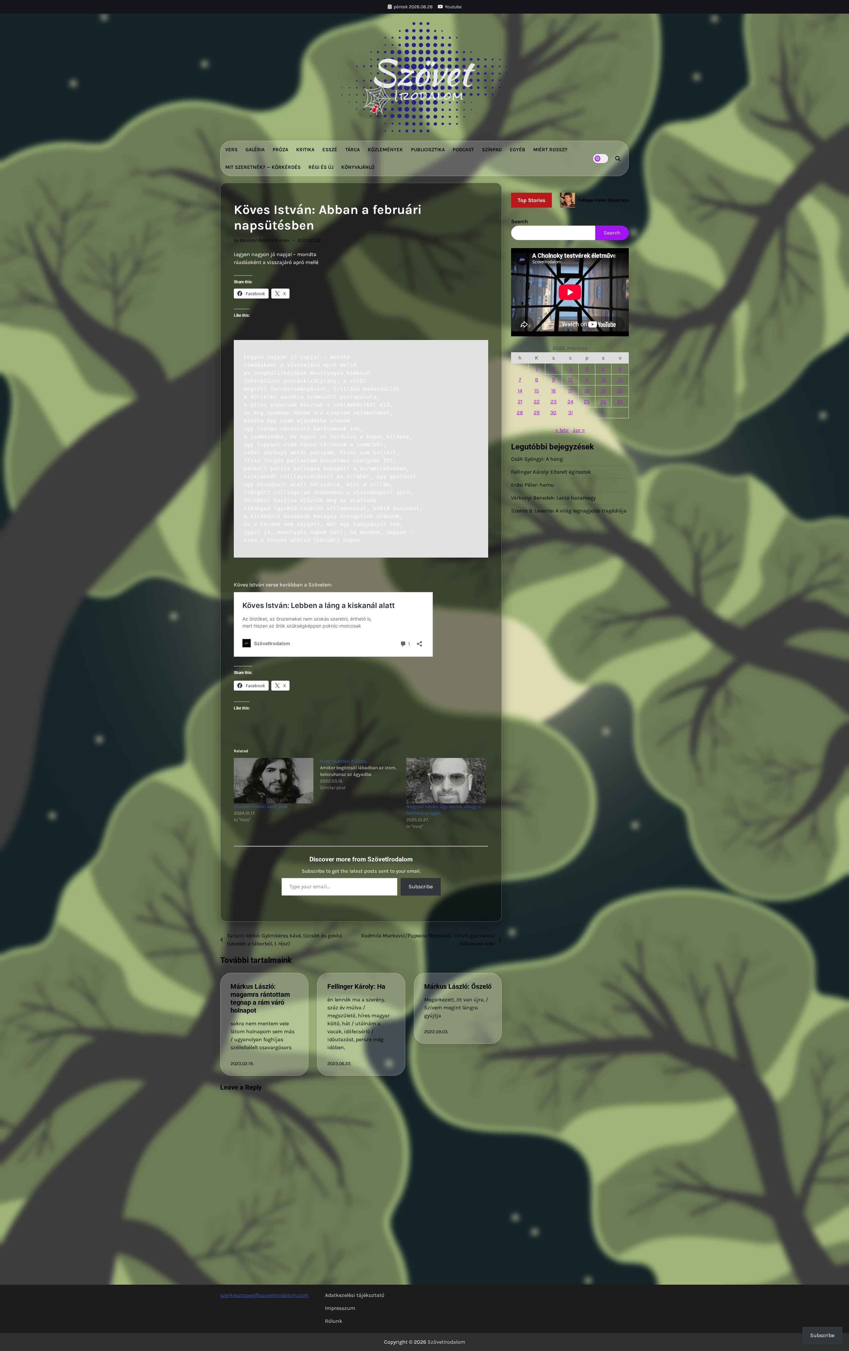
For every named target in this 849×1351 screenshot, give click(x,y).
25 (587, 401)
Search (519, 221)
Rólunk (333, 1321)
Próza (280, 150)
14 (520, 390)
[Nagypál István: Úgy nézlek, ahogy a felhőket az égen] (446, 780)
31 (570, 412)
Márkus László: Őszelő (457, 986)
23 (553, 401)
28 (520, 412)
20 (620, 390)
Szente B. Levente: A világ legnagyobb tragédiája (568, 510)
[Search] (618, 159)
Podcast (463, 150)
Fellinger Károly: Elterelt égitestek (551, 472)
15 (536, 390)
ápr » (579, 430)
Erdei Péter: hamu (532, 485)
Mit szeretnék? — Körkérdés (262, 167)
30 (553, 412)
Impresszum (340, 1308)
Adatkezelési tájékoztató (354, 1295)
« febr (562, 430)
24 (570, 401)
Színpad (492, 150)
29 (537, 412)
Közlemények (385, 150)
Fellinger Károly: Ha (356, 986)
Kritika (305, 150)
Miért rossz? (550, 150)
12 (603, 379)
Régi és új (320, 167)
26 (603, 401)
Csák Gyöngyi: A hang (537, 459)
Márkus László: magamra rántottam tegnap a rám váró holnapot (260, 998)
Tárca (352, 150)
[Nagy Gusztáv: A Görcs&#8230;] (363, 774)
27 (620, 401)
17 (570, 390)
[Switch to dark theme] (601, 159)
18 (586, 390)
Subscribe (421, 886)
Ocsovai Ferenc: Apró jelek (261, 806)
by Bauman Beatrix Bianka (262, 240)
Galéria (255, 150)
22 (537, 401)
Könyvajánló (357, 167)
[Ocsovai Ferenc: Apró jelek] (273, 780)
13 (620, 379)
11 (586, 379)
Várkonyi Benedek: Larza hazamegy (553, 498)
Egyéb (517, 150)
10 (570, 379)
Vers (231, 150)
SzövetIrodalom (446, 1342)
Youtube (453, 7)
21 (520, 401)
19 (603, 390)
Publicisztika (428, 150)
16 (553, 390)
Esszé (329, 150)
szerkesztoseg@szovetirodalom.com (264, 1295)
